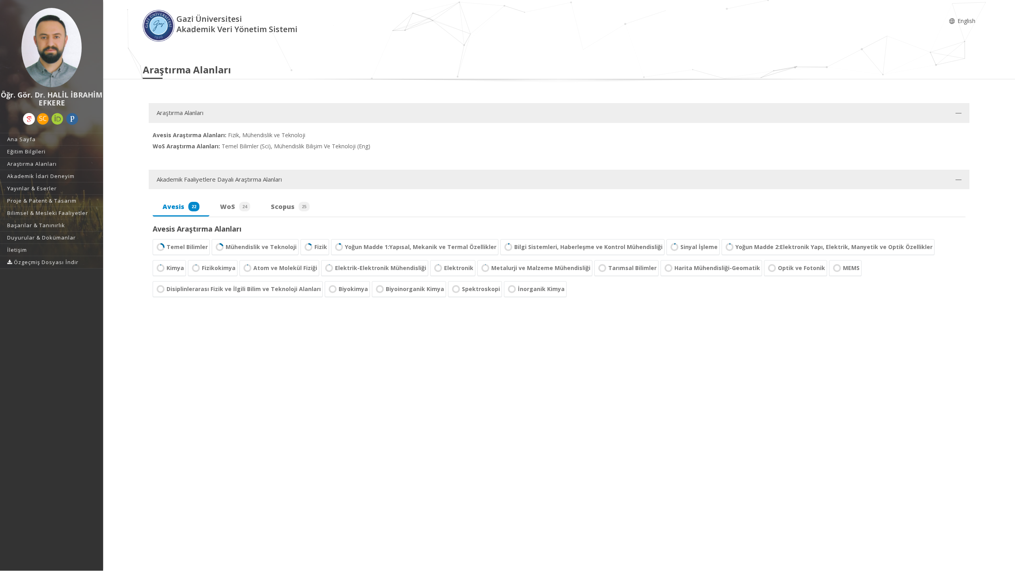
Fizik (320, 247)
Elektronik (458, 268)
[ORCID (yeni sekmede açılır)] (57, 119)
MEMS (851, 268)
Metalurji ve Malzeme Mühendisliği (540, 268)
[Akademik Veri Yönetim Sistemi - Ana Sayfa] (159, 25)
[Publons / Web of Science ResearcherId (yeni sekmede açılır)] (72, 119)
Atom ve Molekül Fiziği (285, 268)
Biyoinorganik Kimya (415, 289)
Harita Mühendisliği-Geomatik (717, 268)
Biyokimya (353, 289)
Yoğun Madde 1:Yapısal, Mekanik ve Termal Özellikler (420, 247)
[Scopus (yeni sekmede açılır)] (43, 119)
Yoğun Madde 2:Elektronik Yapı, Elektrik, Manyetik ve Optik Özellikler (834, 247)
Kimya (175, 268)
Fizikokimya (219, 268)
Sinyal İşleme (699, 247)
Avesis (179, 206)
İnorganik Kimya (541, 289)
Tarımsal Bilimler (632, 268)
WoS (233, 206)
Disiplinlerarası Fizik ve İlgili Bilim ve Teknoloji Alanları (244, 289)
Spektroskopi (481, 289)
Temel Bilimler (187, 247)
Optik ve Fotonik (801, 268)
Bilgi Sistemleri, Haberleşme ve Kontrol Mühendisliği (588, 247)
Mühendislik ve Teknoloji (261, 247)
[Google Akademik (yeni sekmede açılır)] (29, 119)
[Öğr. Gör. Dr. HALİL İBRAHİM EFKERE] (51, 47)
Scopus (288, 206)
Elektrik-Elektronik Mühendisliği (380, 268)
